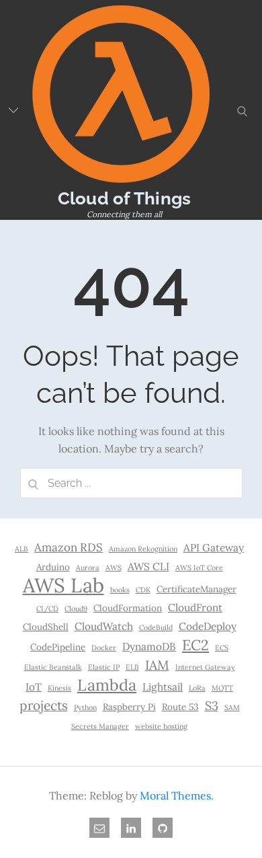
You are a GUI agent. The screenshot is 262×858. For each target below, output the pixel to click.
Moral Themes (175, 795)
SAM (232, 707)
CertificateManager (196, 589)
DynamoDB (149, 646)
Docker (103, 647)
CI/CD (47, 608)
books (120, 589)
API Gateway (213, 547)
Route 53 (180, 707)
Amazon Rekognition (143, 548)
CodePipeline (57, 647)
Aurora (87, 567)
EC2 (195, 645)
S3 (211, 705)
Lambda (106, 684)
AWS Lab (63, 585)
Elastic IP (104, 667)
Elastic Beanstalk (53, 667)
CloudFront (195, 607)
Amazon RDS (68, 547)
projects (43, 705)
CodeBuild (156, 627)
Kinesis (59, 688)
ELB (132, 667)
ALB (21, 548)
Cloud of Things (124, 198)
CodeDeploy (207, 626)
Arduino (53, 567)
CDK (143, 589)
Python (85, 707)
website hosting (161, 726)
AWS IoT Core (199, 567)
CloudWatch (104, 626)
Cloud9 (75, 608)
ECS (221, 647)
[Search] (33, 483)
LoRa (197, 688)
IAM (157, 665)
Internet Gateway (205, 667)
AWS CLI (148, 566)
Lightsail (162, 686)
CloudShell (46, 627)
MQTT (222, 688)
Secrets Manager (100, 726)
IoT (34, 686)
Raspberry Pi (129, 707)
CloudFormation (127, 608)
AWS (113, 567)
